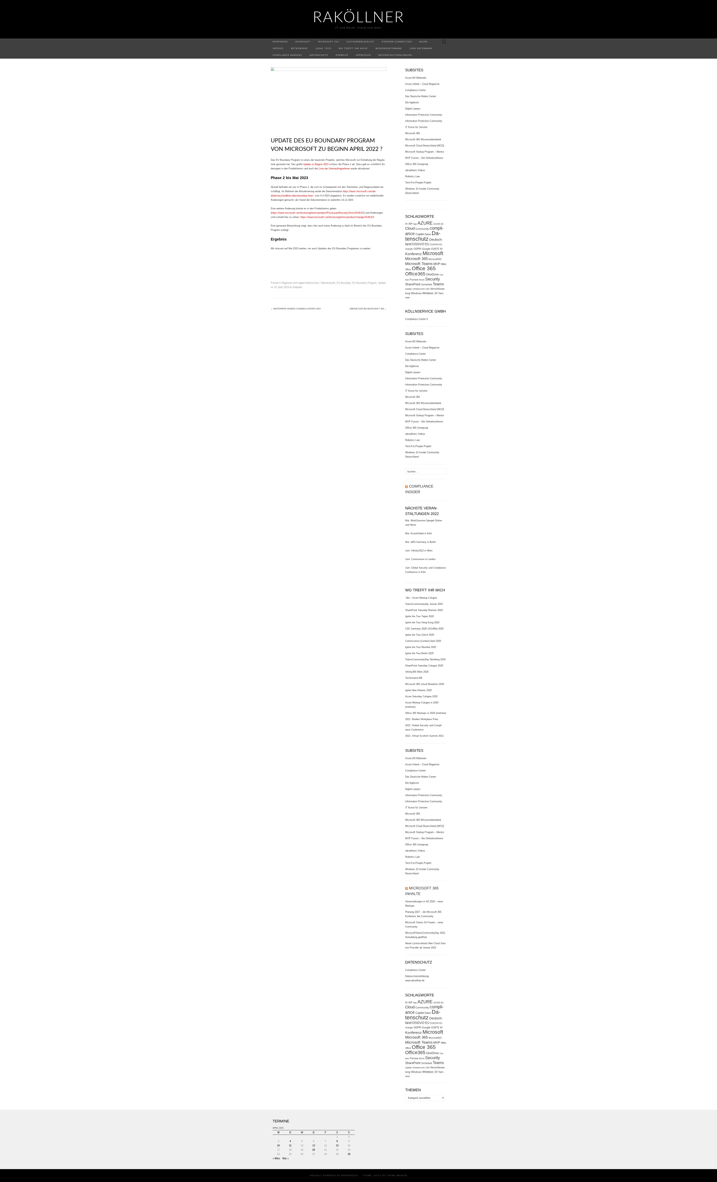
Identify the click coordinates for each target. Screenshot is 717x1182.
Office (408, 269)
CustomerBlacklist (360, 42)
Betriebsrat (299, 48)
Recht (421, 280)
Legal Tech (323, 48)
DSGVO (418, 244)
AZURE (425, 223)
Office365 (415, 273)
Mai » (286, 1158)
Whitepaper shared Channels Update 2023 (296, 309)
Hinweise (342, 55)
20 (313, 1149)
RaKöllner (358, 17)
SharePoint (412, 284)
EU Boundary (344, 282)
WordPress (349, 1175)
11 (290, 1145)
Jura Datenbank (420, 48)
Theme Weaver (397, 1175)
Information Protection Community (423, 114)
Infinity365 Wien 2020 (417, 671)
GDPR (417, 248)
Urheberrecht (418, 289)
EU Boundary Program (364, 282)
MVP (436, 264)
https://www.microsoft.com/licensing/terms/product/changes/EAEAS (337, 217)
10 (278, 1145)
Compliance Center (415, 90)
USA (427, 289)
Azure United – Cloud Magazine (422, 84)
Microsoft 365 (328, 42)
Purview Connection (397, 42)
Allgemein (287, 282)
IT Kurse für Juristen (416, 127)
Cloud (410, 228)
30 (349, 1154)
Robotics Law (412, 176)
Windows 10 (429, 293)
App (415, 224)
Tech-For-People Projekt (418, 182)
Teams (438, 284)
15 (337, 1145)
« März (276, 1158)
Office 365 (424, 268)
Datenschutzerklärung (395, 55)
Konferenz (280, 42)
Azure (423, 42)
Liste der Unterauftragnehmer (334, 168)
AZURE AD (438, 224)
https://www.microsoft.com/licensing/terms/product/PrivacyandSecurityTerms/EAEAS (317, 212)
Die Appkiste (412, 102)
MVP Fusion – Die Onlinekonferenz (424, 157)
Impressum (363, 55)
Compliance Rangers (287, 55)
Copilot (419, 234)
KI (441, 248)
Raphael (297, 287)
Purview (414, 279)
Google (426, 248)
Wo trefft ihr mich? (353, 48)
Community (422, 228)
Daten (428, 234)
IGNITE (435, 248)
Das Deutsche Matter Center (420, 96)
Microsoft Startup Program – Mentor (424, 151)
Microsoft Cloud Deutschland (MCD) (424, 145)
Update (382, 282)
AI (406, 224)
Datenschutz (319, 55)
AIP (410, 223)
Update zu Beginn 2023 (315, 164)
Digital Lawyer (412, 108)
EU (427, 244)
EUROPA (434, 244)
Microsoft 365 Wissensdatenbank (423, 139)
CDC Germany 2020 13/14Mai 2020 (424, 628)
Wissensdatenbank (388, 48)
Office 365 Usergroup (416, 164)
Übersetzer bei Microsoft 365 (368, 309)
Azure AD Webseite (415, 77)
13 (313, 1145)
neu (443, 264)
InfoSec (278, 48)
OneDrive (432, 274)
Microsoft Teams (419, 263)
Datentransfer (328, 282)
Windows (416, 293)
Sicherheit (426, 284)
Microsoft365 (435, 259)
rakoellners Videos (415, 170)
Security (432, 279)
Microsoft (303, 42)
